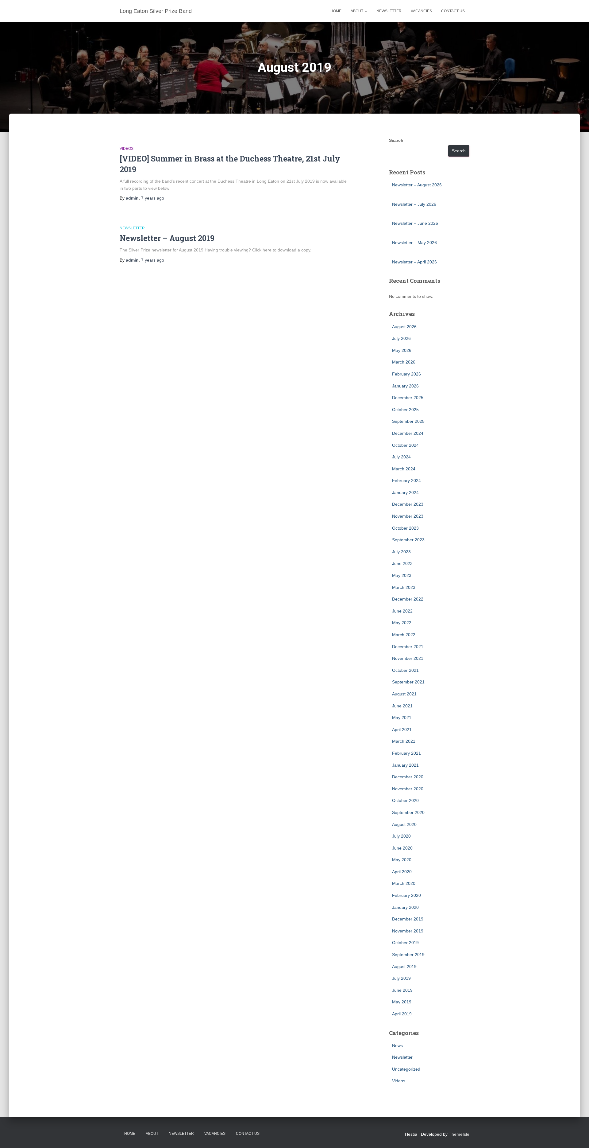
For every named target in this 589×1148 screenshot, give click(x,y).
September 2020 (408, 812)
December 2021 (407, 646)
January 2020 (405, 907)
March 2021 (403, 741)
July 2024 (401, 456)
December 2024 (407, 433)
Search (396, 140)
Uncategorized (406, 1069)
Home (335, 11)
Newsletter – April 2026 (414, 261)
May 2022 (401, 622)
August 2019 (404, 966)
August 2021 (404, 693)
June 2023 (402, 563)
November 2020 (407, 788)
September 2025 (408, 421)
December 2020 (407, 776)
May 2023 (401, 575)
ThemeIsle (459, 1134)
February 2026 (406, 374)
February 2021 (406, 753)
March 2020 (403, 883)
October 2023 (405, 528)
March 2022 (403, 634)
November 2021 (407, 658)
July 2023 (401, 551)
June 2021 (402, 705)
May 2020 (401, 859)
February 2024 (406, 480)
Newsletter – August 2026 (417, 184)
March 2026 (403, 362)
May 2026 (401, 350)
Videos (126, 148)
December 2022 (407, 599)
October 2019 (405, 942)
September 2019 (408, 954)
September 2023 (408, 539)
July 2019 (401, 978)
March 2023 (403, 587)
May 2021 (401, 717)
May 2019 (401, 1001)
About (357, 11)
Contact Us (453, 11)
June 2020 (402, 848)
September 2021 (408, 681)
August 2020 (404, 824)
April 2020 (402, 871)
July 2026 (401, 338)
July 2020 (401, 836)
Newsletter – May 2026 (414, 242)
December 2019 (407, 918)
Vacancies (421, 11)
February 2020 (406, 895)
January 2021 (405, 765)
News (397, 1045)
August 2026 (404, 326)
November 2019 (407, 930)
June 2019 (402, 990)
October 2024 (405, 445)
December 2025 (407, 397)
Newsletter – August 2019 (167, 238)
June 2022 (402, 611)
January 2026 (405, 385)
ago (152, 198)
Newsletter (389, 11)
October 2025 (405, 409)
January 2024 (405, 492)
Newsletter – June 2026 (415, 223)
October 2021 (405, 670)
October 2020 (405, 800)
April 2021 (402, 729)
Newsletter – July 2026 (414, 204)
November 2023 (407, 516)
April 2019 (402, 1013)
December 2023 (407, 504)
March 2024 (403, 468)
